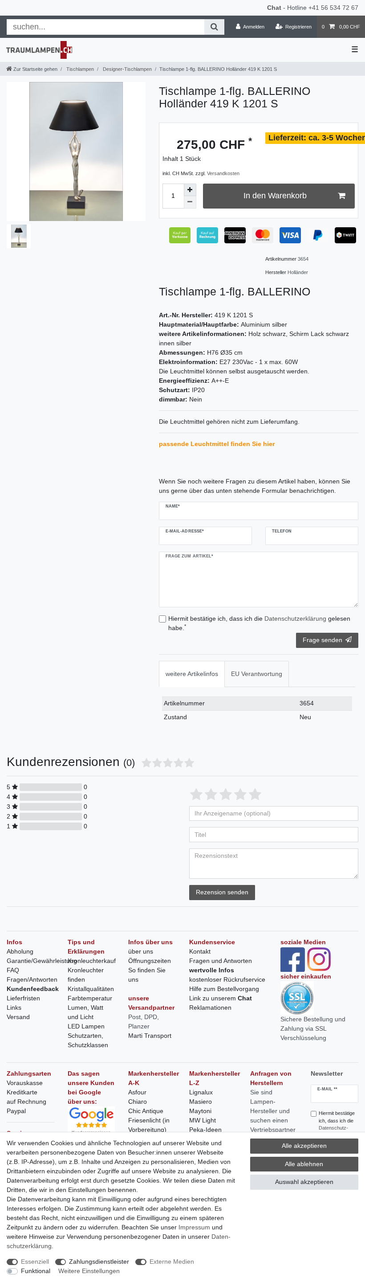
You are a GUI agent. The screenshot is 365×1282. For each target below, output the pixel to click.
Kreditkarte (22, 1092)
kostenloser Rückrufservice (227, 979)
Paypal (16, 1110)
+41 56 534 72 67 (333, 7)
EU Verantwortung (256, 673)
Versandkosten (223, 173)
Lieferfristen (23, 998)
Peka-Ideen (205, 1129)
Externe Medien (172, 1261)
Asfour (137, 1092)
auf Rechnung (26, 1101)
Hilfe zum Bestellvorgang (224, 988)
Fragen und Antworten (220, 960)
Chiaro (137, 1101)
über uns (140, 951)
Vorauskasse (25, 1082)
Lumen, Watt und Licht (85, 1012)
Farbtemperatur (90, 998)
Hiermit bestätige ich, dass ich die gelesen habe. (259, 623)
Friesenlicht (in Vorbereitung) (149, 1125)
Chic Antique (145, 1110)
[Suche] (214, 27)
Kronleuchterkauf (92, 960)
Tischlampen (79, 69)
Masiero (200, 1101)
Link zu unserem (220, 998)
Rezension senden (222, 892)
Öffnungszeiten (149, 960)
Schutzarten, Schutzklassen (88, 1040)
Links (14, 1007)
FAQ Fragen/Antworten (32, 975)
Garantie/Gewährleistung (42, 960)
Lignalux (201, 1092)
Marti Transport (149, 1035)
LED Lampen (86, 1026)
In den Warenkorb (275, 195)
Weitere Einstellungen (89, 1270)
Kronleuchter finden (86, 975)
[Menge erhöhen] (190, 190)
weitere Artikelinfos (192, 673)
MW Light (202, 1120)
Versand (18, 1016)
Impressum (194, 1227)
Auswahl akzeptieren (304, 1181)
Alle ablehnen (304, 1163)
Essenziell (35, 1261)
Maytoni (200, 1110)
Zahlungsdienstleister (99, 1261)
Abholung (20, 951)
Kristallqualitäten (91, 988)
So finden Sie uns (147, 975)
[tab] (192, 674)
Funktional (35, 1270)
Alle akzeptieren (304, 1145)
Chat (274, 7)
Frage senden (322, 639)
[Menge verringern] (190, 202)
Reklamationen (210, 1007)
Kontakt (200, 951)
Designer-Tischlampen (126, 69)
